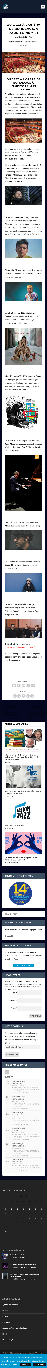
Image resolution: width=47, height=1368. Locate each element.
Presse (5, 1310)
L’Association (7, 1322)
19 (17, 1218)
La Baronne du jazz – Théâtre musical (23, 1264)
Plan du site (6, 1334)
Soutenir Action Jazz (15, 825)
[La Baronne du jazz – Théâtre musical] (5, 1266)
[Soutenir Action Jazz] (23, 811)
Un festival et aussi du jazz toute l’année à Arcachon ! (21, 859)
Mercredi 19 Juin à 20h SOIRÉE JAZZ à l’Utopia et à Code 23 (23, 792)
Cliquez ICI (9, 936)
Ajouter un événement (10, 1305)
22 (35, 1218)
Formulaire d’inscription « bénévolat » (15, 1328)
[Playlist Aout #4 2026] (5, 1256)
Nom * (14, 993)
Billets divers (31, 42)
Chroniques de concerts (28, 1267)
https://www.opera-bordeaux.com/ (20, 647)
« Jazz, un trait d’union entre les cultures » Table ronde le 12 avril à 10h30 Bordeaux (21, 757)
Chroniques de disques (27, 1279)
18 (11, 1218)
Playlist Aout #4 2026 (17, 1255)
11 (11, 1213)
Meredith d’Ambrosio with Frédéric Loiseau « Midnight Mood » (25, 1275)
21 (29, 1218)
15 (35, 1213)
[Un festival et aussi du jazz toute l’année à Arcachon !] (23, 843)
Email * (14, 1008)
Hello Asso (13, 959)
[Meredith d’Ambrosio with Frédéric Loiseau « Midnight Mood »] (5, 1276)
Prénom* (13, 1000)
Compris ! (25, 1364)
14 (29, 1213)
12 (17, 1213)
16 (41, 1213)
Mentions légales (8, 1340)
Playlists (22, 1257)
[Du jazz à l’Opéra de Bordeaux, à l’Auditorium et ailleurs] (23, 62)
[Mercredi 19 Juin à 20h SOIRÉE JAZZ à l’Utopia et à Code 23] (23, 776)
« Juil (5, 1232)
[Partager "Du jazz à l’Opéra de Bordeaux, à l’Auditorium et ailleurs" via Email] (33, 685)
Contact (5, 1316)
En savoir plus (39, 1364)
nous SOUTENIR (23, 965)
